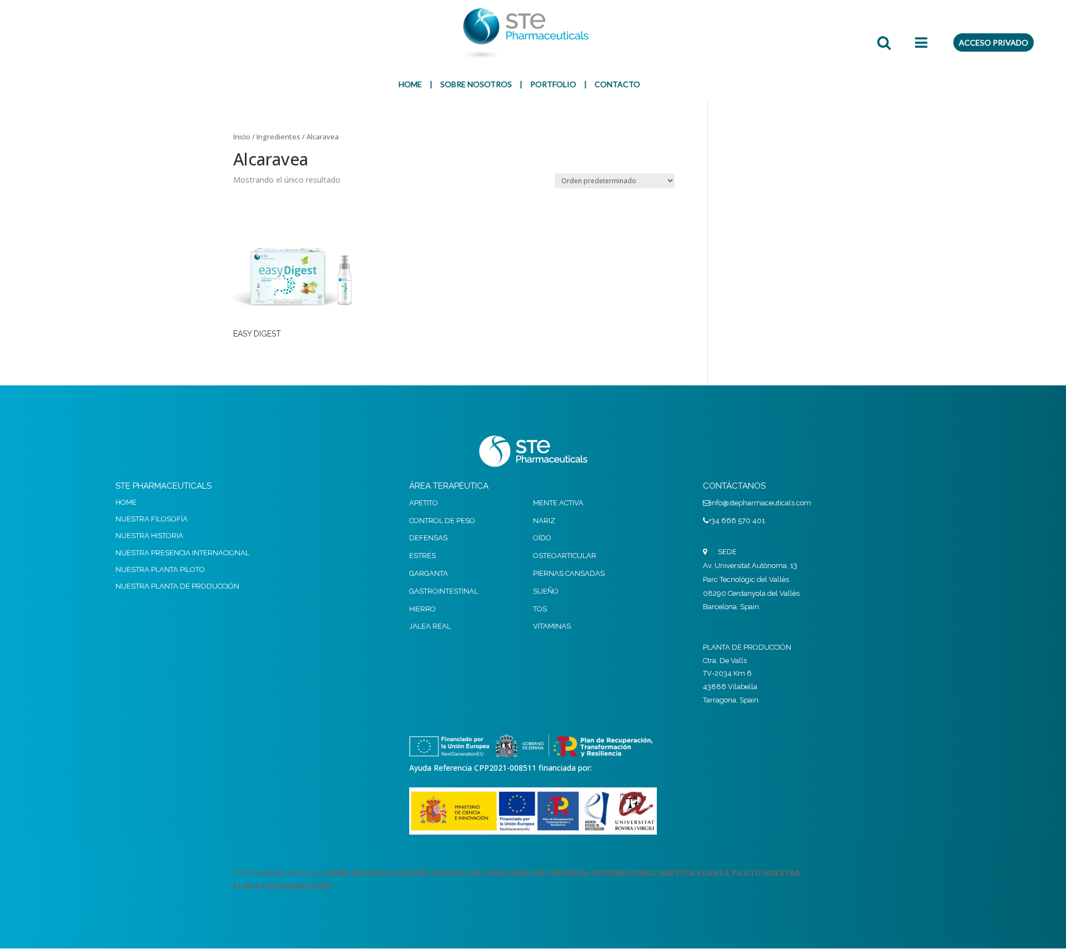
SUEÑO (546, 591)
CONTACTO (617, 84)
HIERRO (422, 609)
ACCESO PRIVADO (993, 42)
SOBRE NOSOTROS (476, 84)
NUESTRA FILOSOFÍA (151, 519)
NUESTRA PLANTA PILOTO (160, 569)
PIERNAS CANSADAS (569, 573)
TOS (540, 609)
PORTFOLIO (553, 84)
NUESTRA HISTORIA (149, 535)
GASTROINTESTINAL (443, 591)
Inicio (241, 137)
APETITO (423, 503)
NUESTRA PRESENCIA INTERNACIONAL (182, 553)
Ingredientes (278, 137)
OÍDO (542, 538)
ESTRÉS (422, 555)
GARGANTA (428, 573)
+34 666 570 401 (736, 520)
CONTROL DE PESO (442, 520)
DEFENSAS (428, 538)
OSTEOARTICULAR (564, 555)
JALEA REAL (430, 626)
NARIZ (544, 520)
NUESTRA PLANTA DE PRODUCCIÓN (177, 586)
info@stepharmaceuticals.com (760, 503)
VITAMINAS (552, 626)
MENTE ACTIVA (558, 503)
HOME (410, 84)
